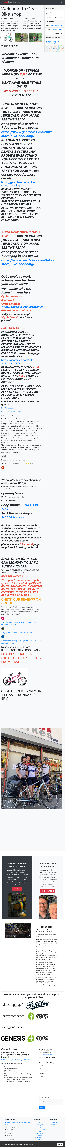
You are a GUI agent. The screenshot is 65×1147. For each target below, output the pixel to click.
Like (3, 456)
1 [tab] (17, 43)
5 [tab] (26, 43)
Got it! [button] (60, 1144)
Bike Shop (40, 1124)
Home (38, 1122)
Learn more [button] (29, 1144)
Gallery (39, 1131)
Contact (39, 1139)
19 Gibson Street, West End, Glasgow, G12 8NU (53, 42)
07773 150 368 (13, 517)
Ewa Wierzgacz (7, 408)
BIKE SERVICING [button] (48, 891)
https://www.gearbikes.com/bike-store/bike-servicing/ (27, 134)
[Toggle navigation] (61, 2)
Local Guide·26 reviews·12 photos (13, 412)
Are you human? (44, 1097)
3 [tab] (22, 43)
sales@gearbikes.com (56, 25)
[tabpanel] (8, 37)
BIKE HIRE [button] (17, 889)
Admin (39, 1137)
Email (41, 1066)
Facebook (55, 29)
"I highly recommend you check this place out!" (19, 633)
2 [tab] (19, 43)
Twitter (60, 29)
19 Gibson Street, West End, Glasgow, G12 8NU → (16, 1060)
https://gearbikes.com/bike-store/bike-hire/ (18, 184)
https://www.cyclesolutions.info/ (22, 306)
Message (42, 1073)
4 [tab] (24, 43)
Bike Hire (42, 1126)
